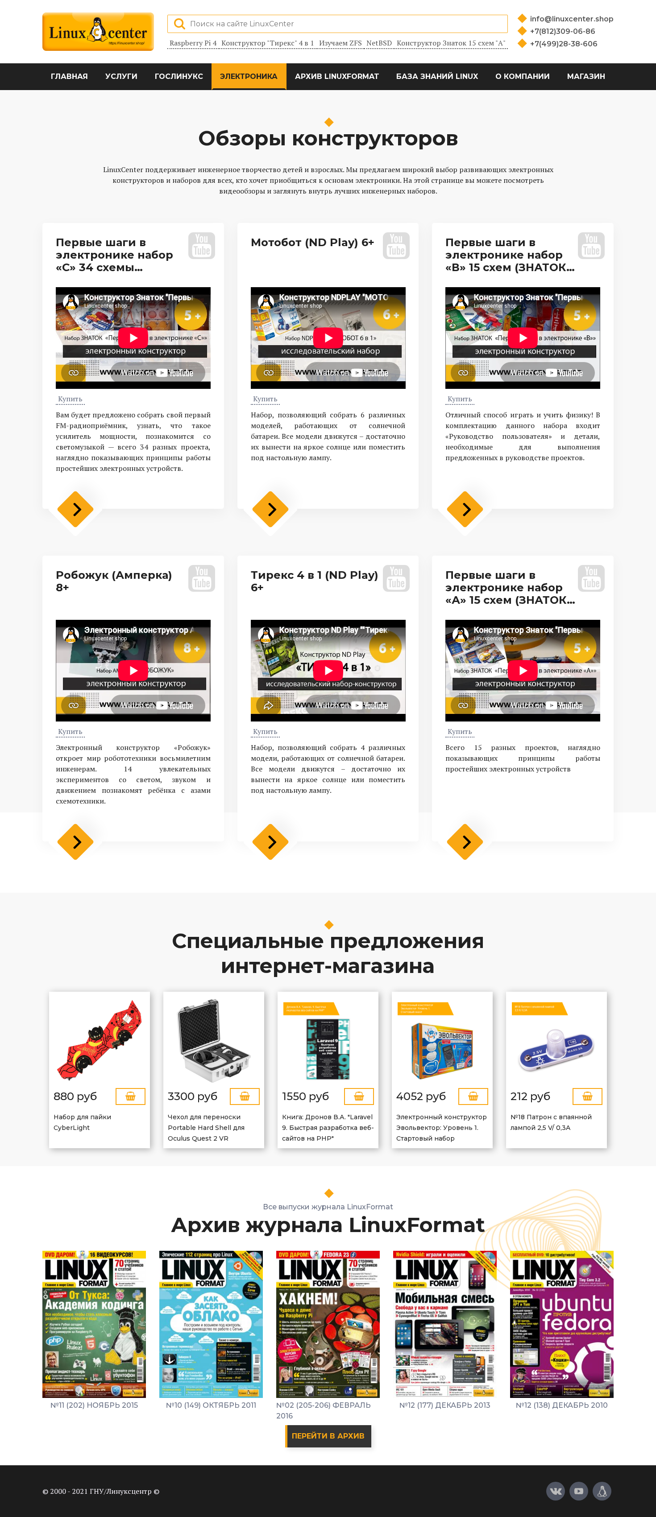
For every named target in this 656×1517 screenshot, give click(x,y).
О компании (522, 76)
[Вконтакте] (555, 1491)
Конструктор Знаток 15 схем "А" (451, 43)
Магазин (586, 76)
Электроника (249, 76)
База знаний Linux (437, 76)
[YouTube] (578, 1491)
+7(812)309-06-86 (562, 31)
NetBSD (379, 43)
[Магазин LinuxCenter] (602, 1491)
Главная (69, 76)
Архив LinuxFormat (337, 76)
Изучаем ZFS (340, 43)
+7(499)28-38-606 (564, 44)
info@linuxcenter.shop (572, 19)
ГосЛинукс (179, 76)
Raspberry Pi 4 (193, 43)
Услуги (121, 76)
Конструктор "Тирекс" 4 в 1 (267, 43)
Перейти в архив (328, 1436)
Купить (70, 399)
